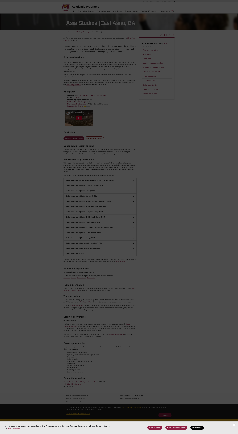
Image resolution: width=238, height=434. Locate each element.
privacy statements (14, 428)
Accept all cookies (155, 427)
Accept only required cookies (176, 427)
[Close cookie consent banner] (234, 424)
